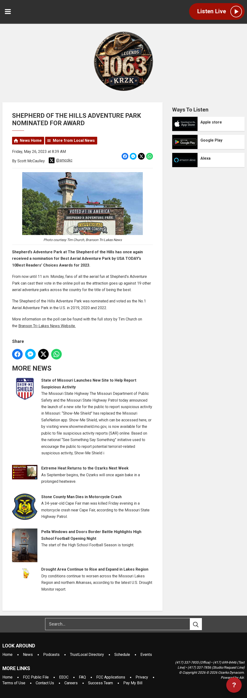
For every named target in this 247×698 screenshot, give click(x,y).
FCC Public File (36, 677)
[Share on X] (141, 156)
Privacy (142, 677)
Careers (71, 683)
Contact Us (45, 683)
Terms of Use (13, 683)
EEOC (64, 677)
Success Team (100, 683)
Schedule (122, 654)
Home (7, 654)
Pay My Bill (132, 683)
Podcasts (51, 654)
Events (146, 654)
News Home (31, 140)
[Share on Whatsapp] (149, 156)
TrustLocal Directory (87, 654)
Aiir (241, 677)
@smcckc (64, 160)
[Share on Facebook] (125, 156)
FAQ (82, 677)
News (28, 654)
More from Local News (74, 140)
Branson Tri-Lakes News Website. (47, 326)
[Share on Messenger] (133, 156)
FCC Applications (110, 677)
